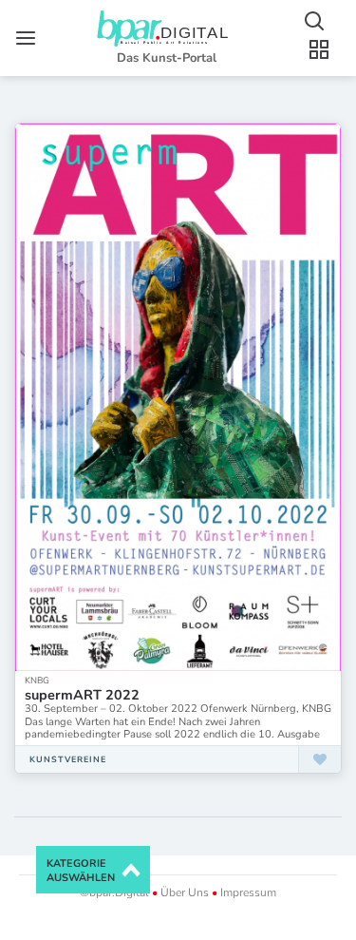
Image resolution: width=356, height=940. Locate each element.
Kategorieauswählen (81, 871)
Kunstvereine (67, 759)
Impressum (246, 892)
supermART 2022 (82, 694)
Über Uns (185, 892)
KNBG (37, 680)
